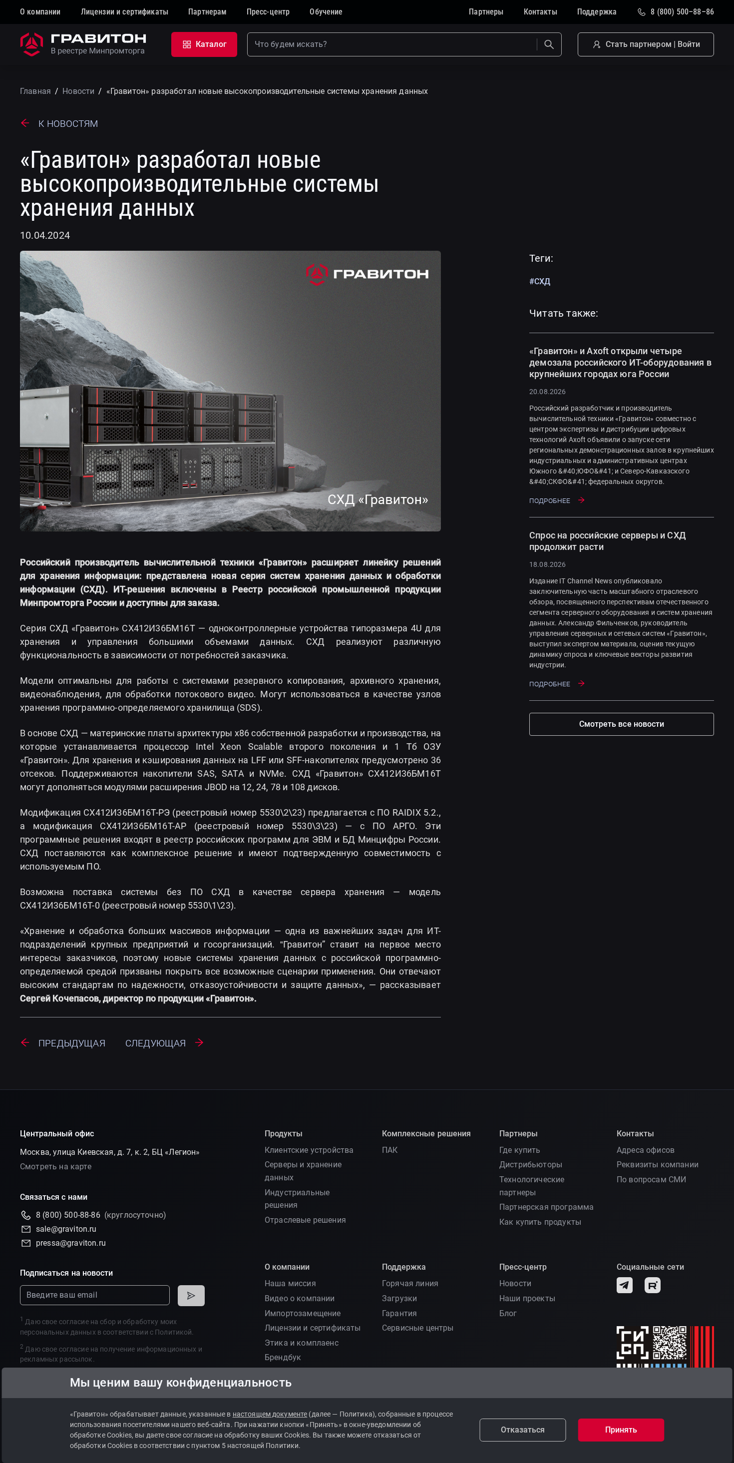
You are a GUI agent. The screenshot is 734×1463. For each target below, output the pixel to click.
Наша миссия (290, 1283)
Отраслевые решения (305, 1220)
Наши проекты (527, 1298)
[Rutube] (653, 1285)
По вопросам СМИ (651, 1179)
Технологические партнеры (531, 1186)
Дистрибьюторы (530, 1164)
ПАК (389, 1150)
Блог (508, 1313)
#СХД (539, 281)
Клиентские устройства (309, 1150)
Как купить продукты (540, 1222)
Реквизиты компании (658, 1164)
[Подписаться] (191, 1295)
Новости (515, 1283)
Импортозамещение (303, 1313)
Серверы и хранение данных (303, 1171)
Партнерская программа (546, 1207)
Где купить (520, 1150)
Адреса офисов (646, 1150)
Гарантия (399, 1313)
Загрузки (399, 1298)
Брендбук (283, 1357)
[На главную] (85, 44)
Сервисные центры (418, 1328)
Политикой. (174, 1332)
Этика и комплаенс (302, 1343)
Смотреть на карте (55, 1166)
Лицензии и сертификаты (313, 1328)
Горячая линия (410, 1283)
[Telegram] (625, 1285)
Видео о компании (300, 1298)
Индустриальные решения (297, 1199)
